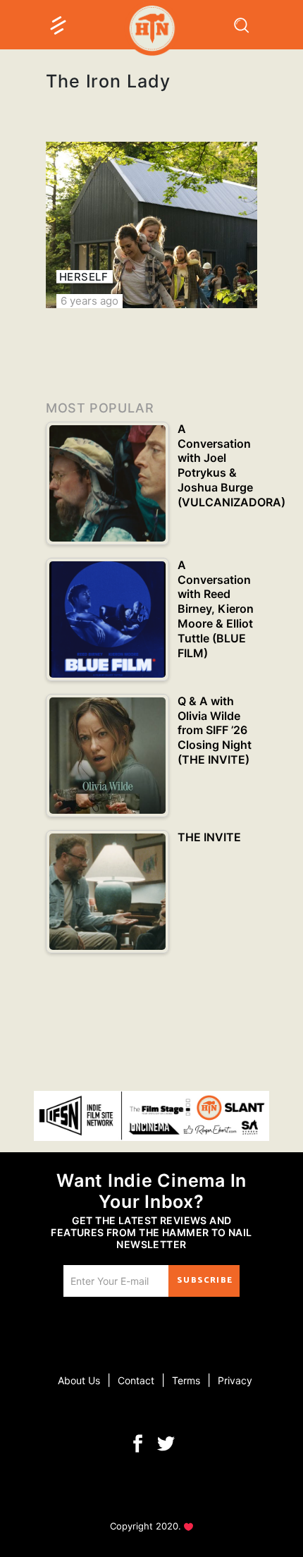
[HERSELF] (151, 225)
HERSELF (83, 276)
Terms (186, 1380)
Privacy (235, 1380)
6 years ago (89, 300)
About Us (79, 1380)
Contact (136, 1380)
